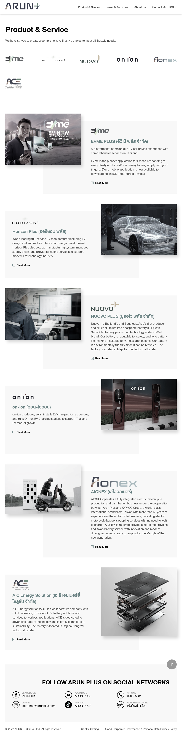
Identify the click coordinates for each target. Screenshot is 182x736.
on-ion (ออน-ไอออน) (31, 407)
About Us (140, 7)
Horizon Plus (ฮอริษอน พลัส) (39, 231)
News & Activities (117, 7)
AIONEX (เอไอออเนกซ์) (111, 491)
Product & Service (89, 7)
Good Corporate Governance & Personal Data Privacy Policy (141, 729)
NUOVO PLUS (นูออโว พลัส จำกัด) (122, 316)
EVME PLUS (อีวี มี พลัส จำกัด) (119, 141)
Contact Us (159, 7)
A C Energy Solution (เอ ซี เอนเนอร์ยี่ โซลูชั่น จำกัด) (46, 598)
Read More (101, 183)
